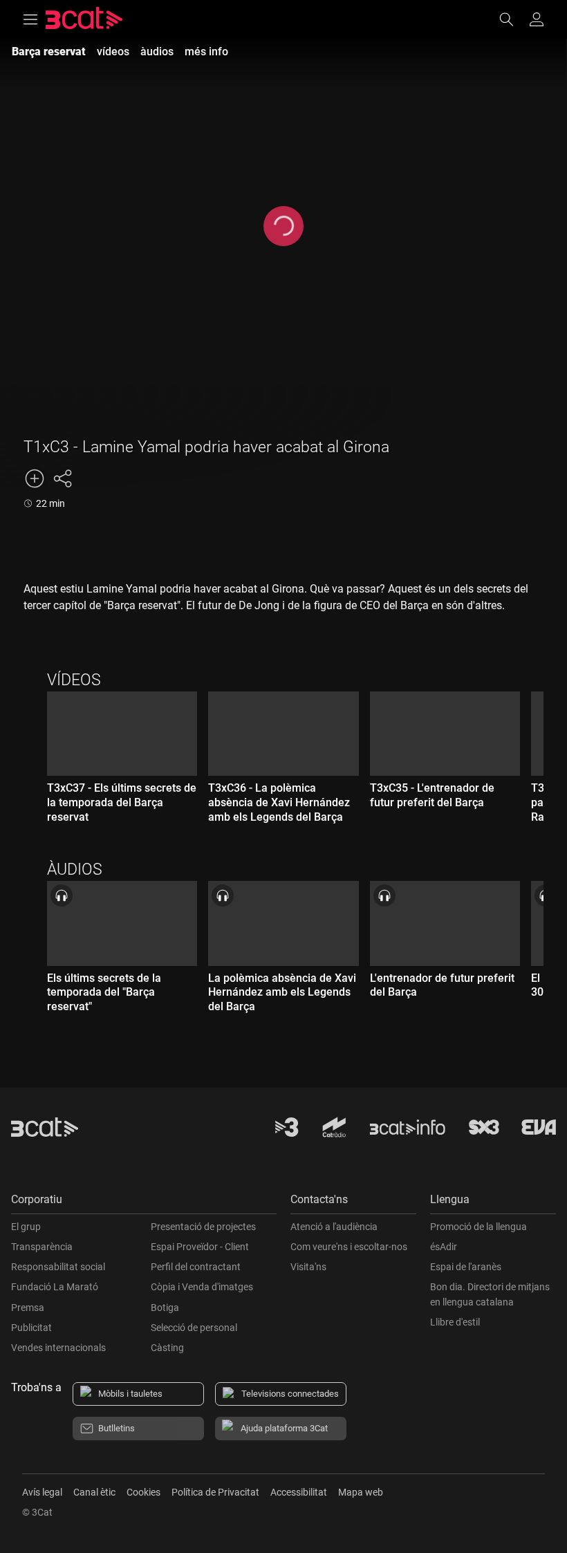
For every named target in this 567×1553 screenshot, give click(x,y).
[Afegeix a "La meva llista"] (35, 478)
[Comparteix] (62, 478)
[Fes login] (536, 19)
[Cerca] (513, 19)
